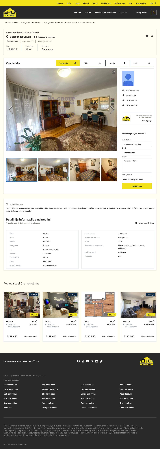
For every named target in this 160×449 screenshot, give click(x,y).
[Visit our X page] (92, 361)
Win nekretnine (126, 394)
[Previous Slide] (10, 109)
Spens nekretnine (88, 394)
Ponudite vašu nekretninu (105, 12)
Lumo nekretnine (127, 408)
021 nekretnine (87, 385)
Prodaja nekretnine (89, 408)
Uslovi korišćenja (31, 361)
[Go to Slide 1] (21, 170)
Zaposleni (123, 12)
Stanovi (60, 3)
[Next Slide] (112, 109)
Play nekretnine (87, 398)
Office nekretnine (88, 389)
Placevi (86, 3)
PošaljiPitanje (137, 186)
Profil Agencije (147, 120)
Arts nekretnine (87, 403)
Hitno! (95, 3)
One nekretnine (126, 403)
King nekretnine (10, 403)
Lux (130, 3)
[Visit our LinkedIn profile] (96, 361)
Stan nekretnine (10, 398)
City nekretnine (48, 385)
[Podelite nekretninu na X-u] (152, 36)
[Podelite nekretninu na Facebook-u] (147, 36)
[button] (61, 109)
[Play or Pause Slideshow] (10, 147)
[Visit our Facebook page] (78, 361)
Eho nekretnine (48, 394)
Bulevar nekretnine (50, 389)
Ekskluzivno (106, 3)
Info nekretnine (126, 385)
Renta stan (8, 408)
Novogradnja (141, 3)
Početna (77, 12)
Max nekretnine (126, 398)
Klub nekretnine (10, 394)
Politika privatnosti (12, 361)
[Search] (153, 12)
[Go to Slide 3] (85, 170)
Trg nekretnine (48, 403)
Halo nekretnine (126, 389)
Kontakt (87, 12)
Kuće (69, 3)
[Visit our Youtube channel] (87, 361)
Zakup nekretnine (49, 408)
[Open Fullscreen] (113, 147)
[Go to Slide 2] (53, 170)
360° (152, 3)
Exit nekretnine (48, 398)
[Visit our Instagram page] (83, 361)
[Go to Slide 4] (116, 170)
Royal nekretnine (11, 389)
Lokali (77, 3)
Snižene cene (120, 3)
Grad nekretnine (10, 385)
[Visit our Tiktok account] (101, 361)
